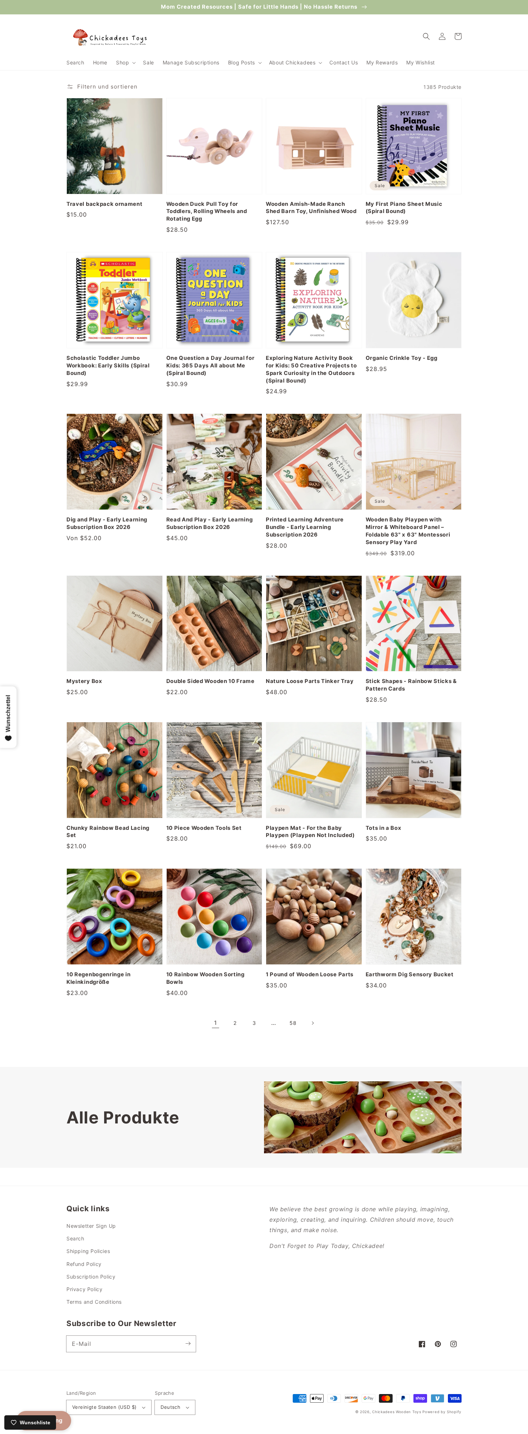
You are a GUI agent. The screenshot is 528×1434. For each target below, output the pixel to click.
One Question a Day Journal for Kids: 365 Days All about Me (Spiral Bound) (210, 365)
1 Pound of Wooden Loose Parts (309, 974)
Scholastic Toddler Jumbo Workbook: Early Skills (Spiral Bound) (108, 365)
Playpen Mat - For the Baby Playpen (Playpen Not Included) (310, 832)
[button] (125, 62)
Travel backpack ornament (104, 204)
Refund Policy (84, 1264)
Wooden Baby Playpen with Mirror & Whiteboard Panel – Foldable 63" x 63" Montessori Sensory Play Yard (408, 531)
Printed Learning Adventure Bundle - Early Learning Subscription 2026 (305, 527)
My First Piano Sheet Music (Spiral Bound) (404, 208)
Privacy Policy (84, 1289)
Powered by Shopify (442, 1412)
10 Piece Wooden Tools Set (204, 828)
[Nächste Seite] (312, 1023)
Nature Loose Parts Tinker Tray (310, 681)
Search (75, 1238)
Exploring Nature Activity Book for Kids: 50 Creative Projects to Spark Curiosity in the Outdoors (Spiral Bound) (311, 369)
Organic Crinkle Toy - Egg (401, 358)
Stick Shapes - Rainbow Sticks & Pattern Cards (411, 685)
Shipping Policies (88, 1251)
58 (293, 1023)
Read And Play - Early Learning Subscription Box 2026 (209, 523)
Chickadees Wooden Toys (396, 1412)
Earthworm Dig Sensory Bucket (410, 974)
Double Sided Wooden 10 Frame (210, 681)
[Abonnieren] (188, 1344)
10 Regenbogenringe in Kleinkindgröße (98, 978)
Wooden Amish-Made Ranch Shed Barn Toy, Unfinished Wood (311, 208)
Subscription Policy (90, 1277)
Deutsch (170, 1407)
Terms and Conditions (94, 1302)
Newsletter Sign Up (91, 1226)
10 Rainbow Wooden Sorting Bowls (205, 978)
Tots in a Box (384, 828)
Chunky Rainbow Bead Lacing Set (107, 832)
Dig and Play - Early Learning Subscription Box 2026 (106, 523)
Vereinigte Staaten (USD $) (104, 1407)
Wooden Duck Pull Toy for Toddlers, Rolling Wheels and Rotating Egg (206, 211)
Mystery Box (84, 681)
